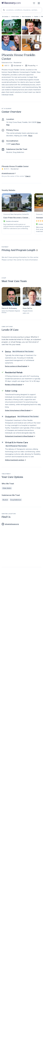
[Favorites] (34, 3)
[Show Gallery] (36, 46)
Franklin (36, 16)
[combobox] (21, 10)
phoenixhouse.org (8, 173)
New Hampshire (26, 16)
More (30, 136)
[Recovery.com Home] (11, 3)
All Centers (5, 16)
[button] (38, 3)
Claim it (27, 176)
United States (15, 16)
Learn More (15, 144)
